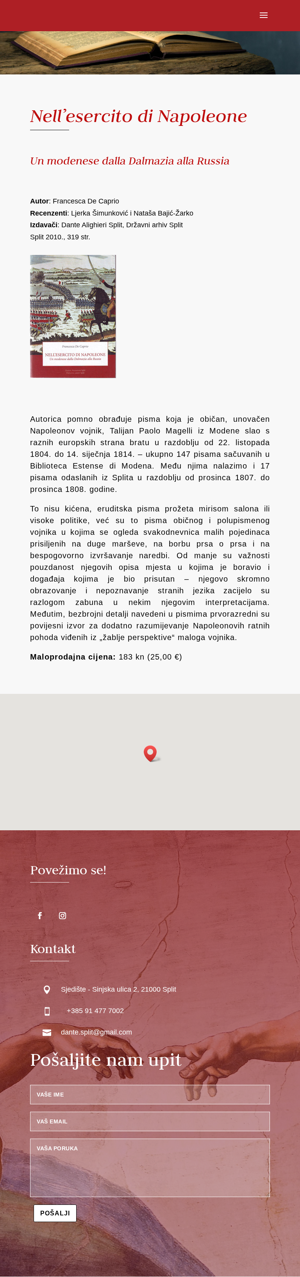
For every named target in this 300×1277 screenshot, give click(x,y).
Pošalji (55, 1213)
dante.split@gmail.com (96, 1032)
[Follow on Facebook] (40, 915)
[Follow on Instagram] (62, 915)
